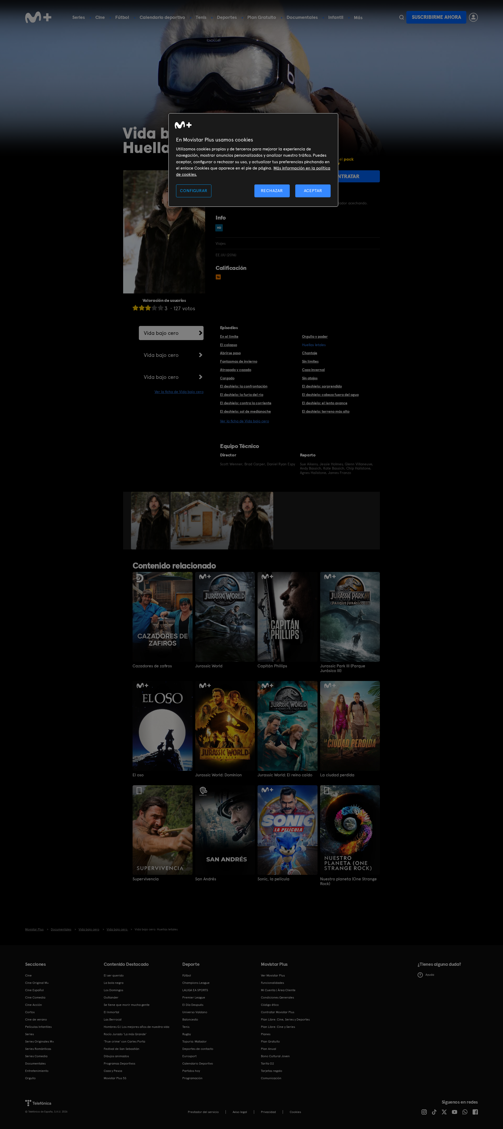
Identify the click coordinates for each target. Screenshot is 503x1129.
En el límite (229, 336)
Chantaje (309, 353)
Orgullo (30, 1078)
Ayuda (429, 975)
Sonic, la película (273, 879)
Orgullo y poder (315, 336)
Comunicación (271, 1078)
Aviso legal (240, 1112)
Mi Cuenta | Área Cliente (278, 990)
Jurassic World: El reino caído (285, 775)
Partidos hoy (191, 1071)
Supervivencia (146, 879)
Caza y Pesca (113, 1071)
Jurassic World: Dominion (218, 775)
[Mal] (142, 307)
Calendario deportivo (162, 17)
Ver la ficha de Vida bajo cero (179, 392)
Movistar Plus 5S (115, 1078)
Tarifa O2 (267, 1063)
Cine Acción (33, 1005)
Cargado (227, 378)
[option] (151, 520)
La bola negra (113, 983)
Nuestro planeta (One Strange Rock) (348, 881)
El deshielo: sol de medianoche (245, 411)
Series (78, 17)
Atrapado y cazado (235, 370)
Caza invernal (313, 370)
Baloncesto (190, 1019)
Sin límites (310, 361)
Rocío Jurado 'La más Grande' (125, 1034)
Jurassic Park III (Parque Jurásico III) (342, 668)
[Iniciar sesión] (473, 17)
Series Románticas (38, 1049)
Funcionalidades (272, 983)
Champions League (196, 983)
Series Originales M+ (39, 1041)
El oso (138, 775)
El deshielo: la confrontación (243, 386)
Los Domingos (113, 990)
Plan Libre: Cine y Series (278, 1027)
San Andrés (205, 879)
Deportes (227, 17)
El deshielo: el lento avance (324, 403)
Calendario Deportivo (197, 1063)
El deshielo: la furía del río (241, 394)
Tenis (201, 17)
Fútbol (122, 17)
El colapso (228, 345)
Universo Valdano (194, 1012)
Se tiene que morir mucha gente (127, 1005)
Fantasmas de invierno (238, 361)
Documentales (302, 17)
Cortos (30, 1012)
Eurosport (189, 1056)
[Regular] (148, 307)
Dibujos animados (116, 1056)
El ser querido (114, 975)
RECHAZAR (272, 190)
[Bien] (154, 307)
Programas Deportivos (119, 1063)
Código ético (270, 1005)
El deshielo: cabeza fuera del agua (330, 394)
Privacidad (268, 1112)
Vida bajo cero (161, 333)
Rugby (186, 1034)
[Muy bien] (160, 307)
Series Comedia (36, 1056)
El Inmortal (111, 1012)
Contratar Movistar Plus (277, 1012)
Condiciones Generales (277, 997)
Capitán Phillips (272, 666)
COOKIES (295, 1112)
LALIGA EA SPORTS (195, 990)
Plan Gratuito (261, 17)
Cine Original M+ (37, 983)
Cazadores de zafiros (152, 666)
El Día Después (192, 1005)
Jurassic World (208, 666)
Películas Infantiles (38, 1027)
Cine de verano (36, 1019)
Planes (265, 1034)
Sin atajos (310, 378)
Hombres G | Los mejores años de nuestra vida (136, 1027)
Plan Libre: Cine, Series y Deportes (285, 1019)
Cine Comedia (35, 997)
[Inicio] (38, 17)
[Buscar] (401, 17)
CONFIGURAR (193, 190)
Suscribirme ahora (436, 17)
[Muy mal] (135, 307)
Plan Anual (268, 1049)
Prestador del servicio (203, 1112)
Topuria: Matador (194, 1041)
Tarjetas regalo (271, 1071)
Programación (192, 1078)
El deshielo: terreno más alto (325, 411)
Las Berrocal (113, 1019)
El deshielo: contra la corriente (245, 403)
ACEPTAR (313, 190)
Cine (100, 17)
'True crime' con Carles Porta (124, 1041)
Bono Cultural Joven (275, 1056)
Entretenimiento (36, 1071)
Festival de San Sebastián (121, 1049)
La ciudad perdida (337, 775)
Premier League (193, 997)
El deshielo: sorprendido (322, 386)
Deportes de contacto (197, 1049)
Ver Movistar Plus (273, 975)
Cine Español (34, 990)
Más (358, 17)
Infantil (335, 17)
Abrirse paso (230, 353)
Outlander (111, 997)
